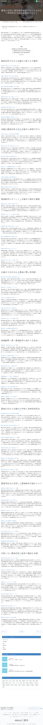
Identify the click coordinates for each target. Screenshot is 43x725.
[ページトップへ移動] (41, 708)
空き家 (21, 682)
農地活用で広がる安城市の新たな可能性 (19, 48)
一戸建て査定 (36, 682)
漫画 (17, 680)
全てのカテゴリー (6, 639)
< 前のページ (4, 631)
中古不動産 (5, 641)
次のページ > (39, 631)
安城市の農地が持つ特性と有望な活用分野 (22, 52)
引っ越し (10, 680)
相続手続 (27, 682)
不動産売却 (23, 680)
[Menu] (41, 1)
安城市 (20, 680)
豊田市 (3, 682)
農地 (3, 647)
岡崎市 (7, 682)
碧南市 (30, 680)
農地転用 (4, 649)
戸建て (10, 682)
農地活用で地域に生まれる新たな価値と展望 (22, 50)
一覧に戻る (21, 631)
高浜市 (34, 680)
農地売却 (4, 680)
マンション (13, 682)
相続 (24, 682)
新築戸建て (5, 645)
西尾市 (37, 680)
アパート (17, 682)
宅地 (3, 643)
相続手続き (31, 682)
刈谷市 (27, 680)
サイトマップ (30, 716)
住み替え (14, 680)
